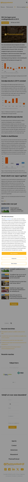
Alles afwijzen (14, 263)
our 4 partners (8, 218)
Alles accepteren (14, 253)
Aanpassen (14, 258)
